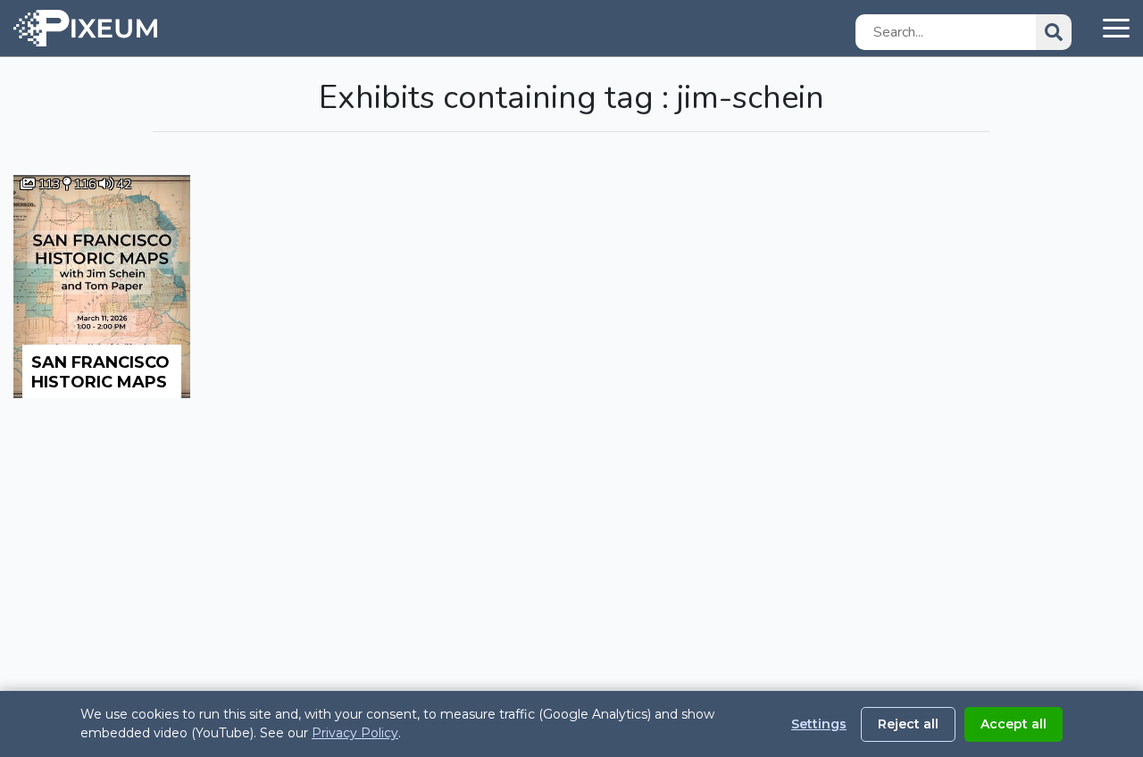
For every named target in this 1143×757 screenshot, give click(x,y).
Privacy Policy (355, 733)
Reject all (908, 724)
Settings (819, 724)
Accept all (1013, 724)
